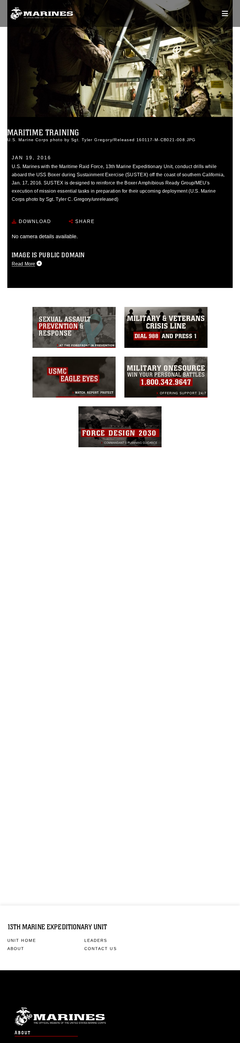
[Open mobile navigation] (225, 13)
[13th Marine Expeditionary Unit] (41, 13)
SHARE (84, 221)
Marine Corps (120, 1016)
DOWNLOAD (34, 221)
